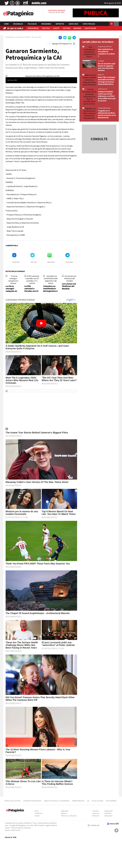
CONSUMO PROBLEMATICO (32, 801)
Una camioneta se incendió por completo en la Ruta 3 (106, 52)
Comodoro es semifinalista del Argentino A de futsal (50, 290)
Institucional (108, 816)
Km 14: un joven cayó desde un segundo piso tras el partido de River (106, 66)
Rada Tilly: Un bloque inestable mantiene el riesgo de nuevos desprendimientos (106, 80)
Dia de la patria (97, 801)
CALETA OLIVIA (90, 28)
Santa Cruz (73, 24)
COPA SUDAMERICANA (104, 108)
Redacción (95, 816)
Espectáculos (89, 24)
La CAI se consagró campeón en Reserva (11, 290)
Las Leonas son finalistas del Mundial (69, 286)
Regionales (18, 24)
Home (6, 24)
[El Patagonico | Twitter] (7, 3)
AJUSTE (56, 28)
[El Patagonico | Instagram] (17, 3)
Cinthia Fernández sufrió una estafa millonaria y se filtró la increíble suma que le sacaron (107, 96)
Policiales (32, 24)
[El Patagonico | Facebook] (12, 3)
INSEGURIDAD (33, 28)
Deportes (60, 24)
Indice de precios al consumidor (56, 801)
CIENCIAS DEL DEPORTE (12, 801)
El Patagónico (10, 37)
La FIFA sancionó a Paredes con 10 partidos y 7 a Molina (31, 291)
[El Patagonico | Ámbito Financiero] (39, 3)
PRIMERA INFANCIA (78, 801)
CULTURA (66, 28)
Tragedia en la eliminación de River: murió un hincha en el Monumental (107, 114)
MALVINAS (77, 28)
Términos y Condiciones (68, 816)
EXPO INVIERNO (111, 801)
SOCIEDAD (101, 61)
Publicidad (107, 813)
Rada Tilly (101, 75)
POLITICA (46, 28)
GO (88, 801)
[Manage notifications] (116, 830)
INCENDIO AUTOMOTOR (104, 46)
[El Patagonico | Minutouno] (26, 3)
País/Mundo (46, 24)
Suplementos (108, 811)
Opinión (37, 816)
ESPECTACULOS (102, 89)
